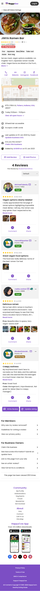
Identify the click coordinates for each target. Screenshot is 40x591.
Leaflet (6, 99)
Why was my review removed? (14, 425)
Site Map (20, 519)
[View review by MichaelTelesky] (8, 187)
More (3, 66)
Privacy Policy (20, 568)
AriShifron (18, 148)
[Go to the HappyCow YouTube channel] (15, 557)
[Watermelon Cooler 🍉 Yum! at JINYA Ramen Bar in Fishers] (20, 329)
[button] (20, 87)
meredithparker (21, 240)
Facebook (34, 75)
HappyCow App (20, 523)
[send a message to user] (30, 184)
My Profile (20, 491)
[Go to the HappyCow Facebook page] (10, 557)
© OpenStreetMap (22, 99)
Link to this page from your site (14, 459)
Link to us (20, 516)
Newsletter (20, 501)
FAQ (20, 511)
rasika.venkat (21, 289)
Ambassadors (20, 493)
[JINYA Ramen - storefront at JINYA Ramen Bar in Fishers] (6, 329)
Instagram (24, 75)
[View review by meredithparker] (8, 243)
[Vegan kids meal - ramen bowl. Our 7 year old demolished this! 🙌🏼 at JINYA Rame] (34, 329)
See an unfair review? (10, 463)
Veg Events (20, 496)
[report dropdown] (35, 185)
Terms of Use (20, 572)
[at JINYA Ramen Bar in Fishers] (6, 218)
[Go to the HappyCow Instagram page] (30, 557)
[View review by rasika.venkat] (8, 292)
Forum (20, 499)
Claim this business (13, 144)
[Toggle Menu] (2, 3)
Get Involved (20, 504)
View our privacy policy (11, 434)
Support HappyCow (20, 581)
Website (15, 75)
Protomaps (12, 99)
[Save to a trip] (33, 15)
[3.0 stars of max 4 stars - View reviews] (6, 42)
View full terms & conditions (12, 468)
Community (20, 487)
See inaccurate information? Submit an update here (17, 453)
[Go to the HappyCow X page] (20, 557)
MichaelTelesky (21, 184)
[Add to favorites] (37, 15)
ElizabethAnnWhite (26, 169)
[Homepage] (11, 3)
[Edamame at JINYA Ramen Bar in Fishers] (13, 329)
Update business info (14, 137)
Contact (20, 514)
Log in (34, 3)
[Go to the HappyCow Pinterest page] (25, 557)
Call (5, 75)
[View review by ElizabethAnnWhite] (8, 354)
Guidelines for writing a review (13, 429)
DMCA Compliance (20, 576)
